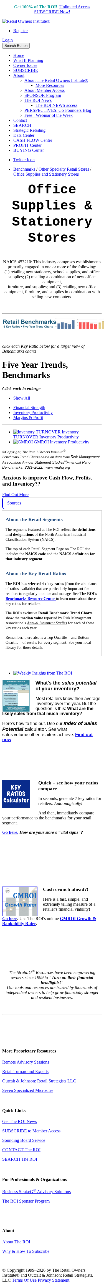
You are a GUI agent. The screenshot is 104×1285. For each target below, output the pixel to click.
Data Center (23, 135)
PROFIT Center (27, 145)
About (18, 75)
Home (18, 55)
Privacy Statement (53, 1280)
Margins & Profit (28, 417)
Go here (9, 918)
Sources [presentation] (14, 503)
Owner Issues (25, 65)
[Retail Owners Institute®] (26, 21)
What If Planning (28, 60)
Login (7, 40)
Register (20, 30)
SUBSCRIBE (25, 70)
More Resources (49, 85)
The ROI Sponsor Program (26, 1201)
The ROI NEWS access (56, 105)
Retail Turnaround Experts (25, 1071)
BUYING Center (28, 150)
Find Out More (15, 494)
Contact (20, 120)
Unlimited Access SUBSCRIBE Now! (62, 9)
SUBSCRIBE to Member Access (31, 1131)
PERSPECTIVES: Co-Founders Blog (57, 110)
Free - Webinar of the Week (48, 115)
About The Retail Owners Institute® (56, 80)
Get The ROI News (19, 1121)
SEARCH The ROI (19, 1159)
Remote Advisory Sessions (25, 1062)
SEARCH (22, 125)
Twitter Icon (24, 159)
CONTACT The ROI (21, 1149)
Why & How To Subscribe (25, 1251)
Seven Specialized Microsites (27, 1090)
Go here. (10, 832)
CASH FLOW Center (32, 140)
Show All (21, 398)
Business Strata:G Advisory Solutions (36, 1191)
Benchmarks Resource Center (30, 599)
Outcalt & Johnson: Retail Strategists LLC (39, 1081)
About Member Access (44, 90)
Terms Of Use (24, 1280)
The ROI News (38, 100)
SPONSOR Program (42, 95)
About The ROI (16, 1241)
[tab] (52, 503)
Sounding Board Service (23, 1140)
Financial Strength (29, 407)
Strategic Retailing (29, 130)
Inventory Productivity (33, 412)
